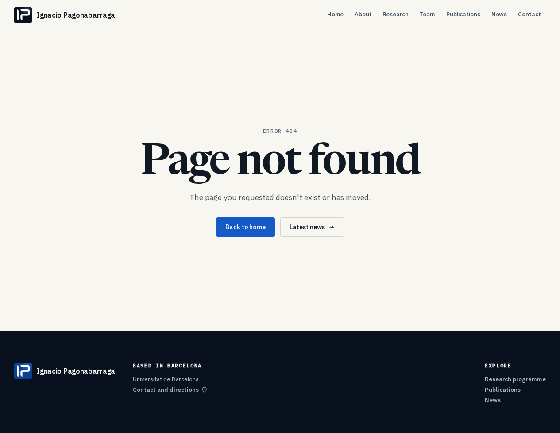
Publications (463, 14)
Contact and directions (166, 390)
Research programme (515, 379)
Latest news (307, 227)
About (363, 14)
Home (335, 14)
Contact (529, 14)
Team (427, 14)
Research (395, 14)
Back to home (245, 227)
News (499, 14)
